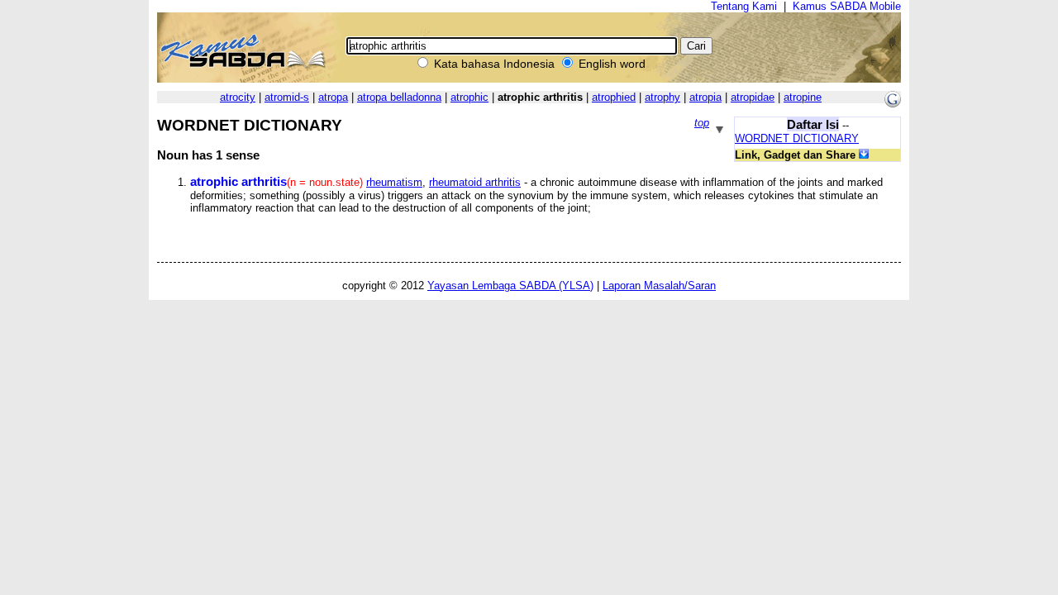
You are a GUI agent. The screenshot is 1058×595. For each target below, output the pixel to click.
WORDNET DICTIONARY (797, 138)
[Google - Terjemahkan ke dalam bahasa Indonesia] (892, 104)
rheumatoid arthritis (475, 182)
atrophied (614, 97)
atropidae (752, 97)
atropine (803, 97)
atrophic (469, 97)
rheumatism (394, 182)
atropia (705, 97)
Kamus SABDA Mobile (847, 6)
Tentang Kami (744, 6)
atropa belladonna (399, 97)
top (701, 123)
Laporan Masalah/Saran (659, 285)
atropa (333, 97)
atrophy (662, 97)
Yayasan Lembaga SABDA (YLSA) (510, 285)
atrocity (237, 97)
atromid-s (286, 97)
